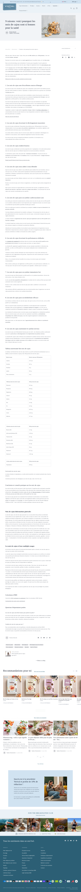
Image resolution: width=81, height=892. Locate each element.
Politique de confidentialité (42, 887)
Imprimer (43, 850)
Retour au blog (41, 660)
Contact (43, 867)
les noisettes (28, 105)
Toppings (5, 867)
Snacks (5, 865)
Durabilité (24, 853)
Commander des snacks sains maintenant (15, 601)
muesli (6, 500)
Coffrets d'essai (7, 872)
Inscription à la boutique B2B (29, 870)
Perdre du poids (9, 644)
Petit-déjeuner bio (7, 850)
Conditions (43, 853)
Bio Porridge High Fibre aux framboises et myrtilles (65, 699)
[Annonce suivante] (50, 2)
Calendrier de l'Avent (8, 875)
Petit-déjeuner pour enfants (10, 862)
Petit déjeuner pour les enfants (36, 644)
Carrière (24, 865)
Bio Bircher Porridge (26, 699)
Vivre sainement (9, 647)
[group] (6, 825)
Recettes (27, 647)
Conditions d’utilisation (52, 887)
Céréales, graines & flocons (9, 870)
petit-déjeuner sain (46, 64)
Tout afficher (41, 710)
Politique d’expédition (61, 887)
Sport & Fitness (34, 647)
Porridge (5, 853)
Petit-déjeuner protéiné (8, 860)
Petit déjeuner (25, 644)
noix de (11, 67)
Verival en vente (26, 860)
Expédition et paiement (46, 858)
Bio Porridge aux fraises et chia (10, 699)
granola (12, 500)
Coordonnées (68, 887)
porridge (20, 500)
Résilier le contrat (45, 862)
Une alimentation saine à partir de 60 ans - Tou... (65, 738)
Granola (5, 855)
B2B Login (74, 1)
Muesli (4, 858)
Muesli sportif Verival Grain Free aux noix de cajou (17, 160)
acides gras (9, 92)
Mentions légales (75, 887)
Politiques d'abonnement (47, 855)
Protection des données (46, 865)
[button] (23, 6)
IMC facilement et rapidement (18, 598)
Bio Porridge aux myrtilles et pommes (49, 699)
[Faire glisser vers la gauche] (73, 671)
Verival (7, 887)
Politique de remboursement (31, 887)
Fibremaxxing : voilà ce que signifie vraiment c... (15, 738)
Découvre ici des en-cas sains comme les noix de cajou (18, 78)
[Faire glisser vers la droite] (76, 671)
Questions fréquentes (27, 858)
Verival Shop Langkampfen (28, 855)
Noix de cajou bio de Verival (12, 116)
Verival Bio (7, 49)
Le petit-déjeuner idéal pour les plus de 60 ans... (40, 738)
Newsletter (24, 867)
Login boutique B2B (26, 872)
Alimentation (14, 49)
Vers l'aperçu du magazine (40, 717)
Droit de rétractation (46, 860)
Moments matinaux (19, 647)
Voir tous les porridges (39, 671)
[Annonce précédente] (3, 2)
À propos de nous (26, 850)
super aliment (26, 69)
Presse (23, 862)
